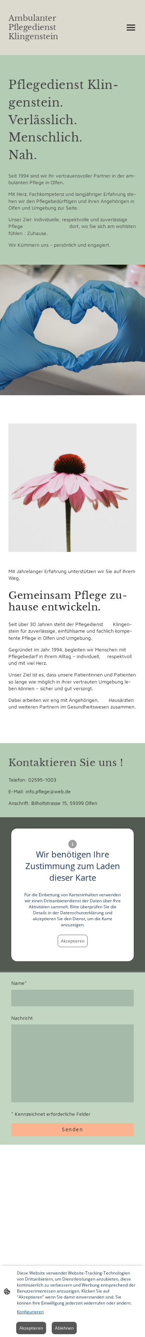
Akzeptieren (72, 941)
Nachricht (22, 1018)
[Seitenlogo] (39, 46)
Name (19, 983)
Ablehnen (64, 1328)
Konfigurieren (30, 1312)
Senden (72, 1129)
